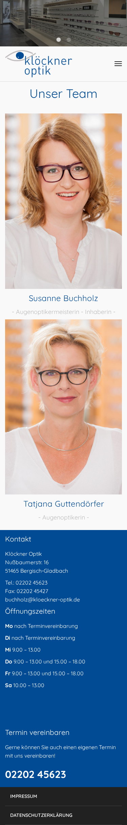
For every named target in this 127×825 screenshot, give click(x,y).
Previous (10, 23)
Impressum (23, 796)
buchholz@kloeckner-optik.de (42, 599)
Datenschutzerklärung (41, 815)
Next (116, 23)
